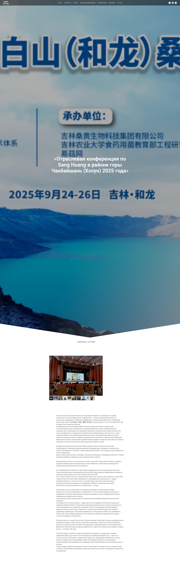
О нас (60, 3)
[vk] (170, 3)
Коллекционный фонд (87, 3)
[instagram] (173, 3)
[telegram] (176, 3)
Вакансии (112, 3)
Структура (67, 3)
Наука (76, 3)
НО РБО (120, 3)
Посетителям (102, 3)
